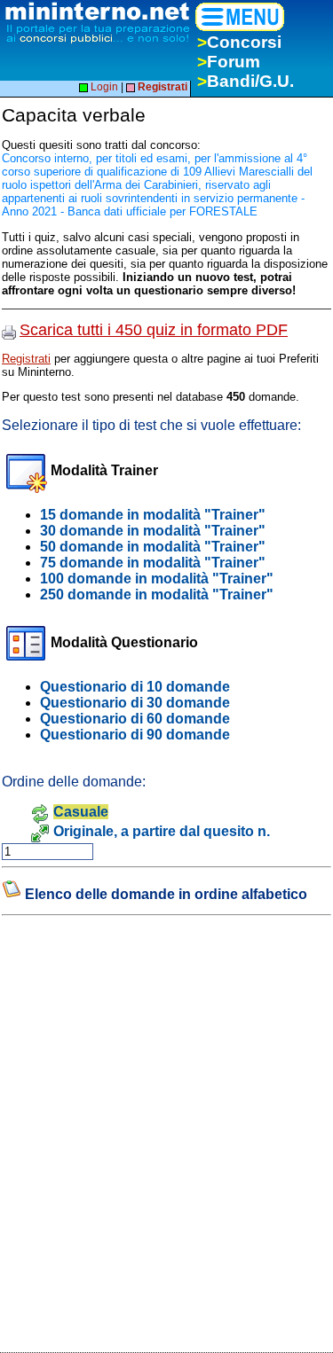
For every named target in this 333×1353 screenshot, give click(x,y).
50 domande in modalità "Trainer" (153, 546)
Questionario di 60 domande (135, 718)
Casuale (80, 811)
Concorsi (239, 42)
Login (103, 87)
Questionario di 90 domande (135, 734)
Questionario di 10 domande (135, 686)
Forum (228, 61)
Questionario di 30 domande (135, 702)
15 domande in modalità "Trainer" (153, 514)
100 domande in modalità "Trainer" (157, 578)
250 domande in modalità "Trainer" (157, 594)
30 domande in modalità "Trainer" (153, 530)
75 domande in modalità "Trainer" (153, 562)
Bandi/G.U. (245, 81)
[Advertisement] (135, 1052)
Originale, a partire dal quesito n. (161, 831)
